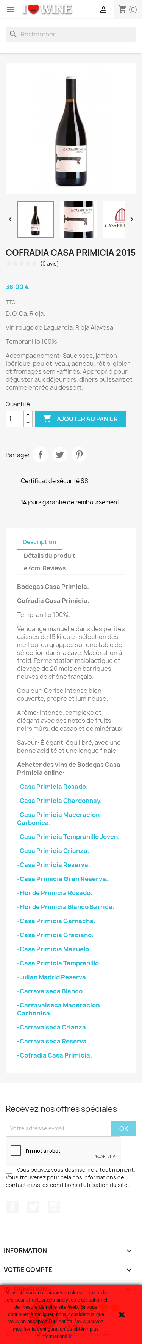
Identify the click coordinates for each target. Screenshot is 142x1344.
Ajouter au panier (80, 418)
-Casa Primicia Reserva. (53, 865)
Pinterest (79, 454)
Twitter (33, 1207)
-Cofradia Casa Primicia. (54, 1055)
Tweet (59, 454)
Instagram (54, 1207)
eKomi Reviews (45, 568)
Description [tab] (39, 542)
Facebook (12, 1207)
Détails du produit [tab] (49, 556)
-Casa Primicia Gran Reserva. (62, 879)
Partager (40, 454)
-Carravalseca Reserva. (53, 1041)
